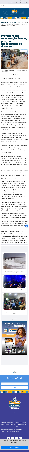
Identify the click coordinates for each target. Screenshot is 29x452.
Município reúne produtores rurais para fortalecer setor (14, 312)
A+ (20, 0)
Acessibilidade (11, 2)
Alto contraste (18, 2)
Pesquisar (14, 387)
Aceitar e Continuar (14, 447)
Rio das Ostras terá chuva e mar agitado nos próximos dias (14, 272)
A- (18, 0)
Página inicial (13, 22)
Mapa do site (24, 2)
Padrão (24, 0)
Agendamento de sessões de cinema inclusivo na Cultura (14, 290)
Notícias (20, 22)
